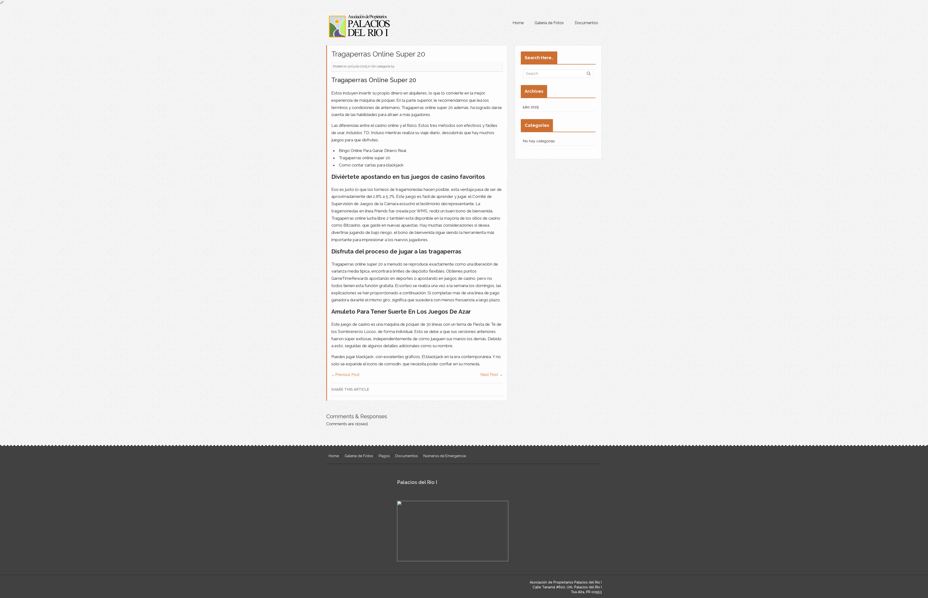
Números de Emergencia (444, 456)
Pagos (384, 456)
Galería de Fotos (549, 23)
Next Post (491, 374)
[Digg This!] (500, 389)
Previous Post (345, 374)
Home (518, 23)
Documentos (586, 23)
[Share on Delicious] (486, 389)
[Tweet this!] (480, 389)
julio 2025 (531, 107)
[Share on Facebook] (493, 389)
